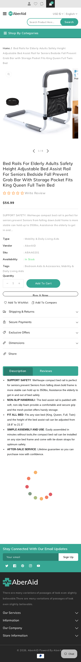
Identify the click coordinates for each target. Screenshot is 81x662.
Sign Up (68, 557)
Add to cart (43, 283)
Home (6, 48)
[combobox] (52, 22)
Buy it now (40, 295)
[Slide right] (47, 151)
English (70, 13)
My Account (28, 4)
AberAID (30, 245)
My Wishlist (35, 4)
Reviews (46, 371)
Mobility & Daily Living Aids (42, 238)
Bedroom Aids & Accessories (42, 266)
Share (12, 353)
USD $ (57, 13)
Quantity (8, 275)
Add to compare (46, 302)
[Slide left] (33, 151)
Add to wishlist (18, 302)
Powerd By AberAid (51, 650)
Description (17, 371)
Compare (41, 4)
